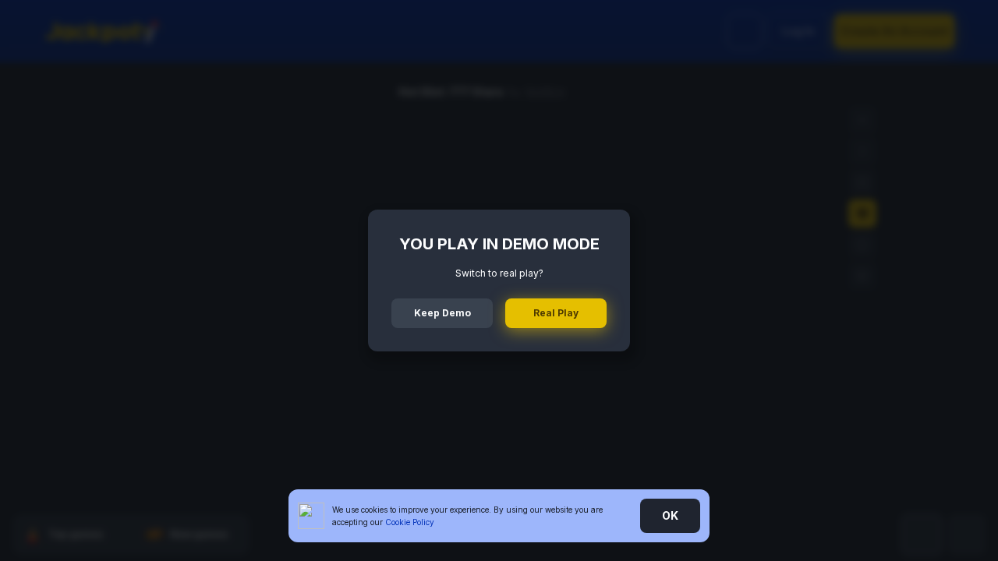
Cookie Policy (409, 522)
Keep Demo (442, 313)
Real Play (556, 313)
